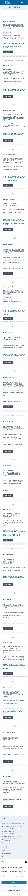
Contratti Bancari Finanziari (15, 219)
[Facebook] (3, 846)
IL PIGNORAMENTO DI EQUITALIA (11, 739)
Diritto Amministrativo (8, 222)
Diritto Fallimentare (15, 223)
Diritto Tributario (18, 46)
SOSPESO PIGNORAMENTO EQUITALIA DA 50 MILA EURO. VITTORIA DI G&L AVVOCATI (13, 384)
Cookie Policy (10, 894)
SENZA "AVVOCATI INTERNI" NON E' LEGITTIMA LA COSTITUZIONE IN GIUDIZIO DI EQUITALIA (14, 117)
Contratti (10, 88)
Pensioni (16, 180)
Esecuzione (5, 47)
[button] (26, 862)
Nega (14, 886)
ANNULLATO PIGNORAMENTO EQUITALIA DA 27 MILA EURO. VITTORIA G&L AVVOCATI (13, 72)
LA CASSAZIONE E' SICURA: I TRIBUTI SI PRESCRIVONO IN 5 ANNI (13, 606)
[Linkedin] (6, 846)
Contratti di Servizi (12, 89)
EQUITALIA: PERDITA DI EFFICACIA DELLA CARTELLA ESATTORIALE (13, 428)
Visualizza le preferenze (14, 890)
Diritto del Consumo (8, 46)
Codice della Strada (13, 43)
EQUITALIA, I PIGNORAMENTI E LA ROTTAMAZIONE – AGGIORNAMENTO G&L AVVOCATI (14, 649)
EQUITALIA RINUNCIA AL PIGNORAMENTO (12, 339)
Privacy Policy (17, 894)
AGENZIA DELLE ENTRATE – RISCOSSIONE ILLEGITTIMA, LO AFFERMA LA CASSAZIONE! (14, 161)
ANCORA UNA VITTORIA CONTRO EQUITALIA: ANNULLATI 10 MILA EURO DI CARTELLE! (13, 694)
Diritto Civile (21, 44)
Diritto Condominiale (8, 534)
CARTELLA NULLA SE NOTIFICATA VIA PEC (10, 204)
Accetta (14, 882)
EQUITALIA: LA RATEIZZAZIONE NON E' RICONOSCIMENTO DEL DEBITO (11, 473)
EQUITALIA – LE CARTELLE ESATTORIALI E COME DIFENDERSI (12, 515)
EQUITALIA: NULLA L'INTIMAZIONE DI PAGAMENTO (10, 561)
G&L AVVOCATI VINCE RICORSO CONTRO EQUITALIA (14, 782)
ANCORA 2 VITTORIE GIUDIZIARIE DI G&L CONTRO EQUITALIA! (14, 292)
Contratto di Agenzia (11, 44)
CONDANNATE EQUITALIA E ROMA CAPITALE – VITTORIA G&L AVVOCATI (13, 27)
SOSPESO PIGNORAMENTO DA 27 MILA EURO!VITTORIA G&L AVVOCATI (13, 251)
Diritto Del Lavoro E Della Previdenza (12, 178)
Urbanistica (5, 314)
